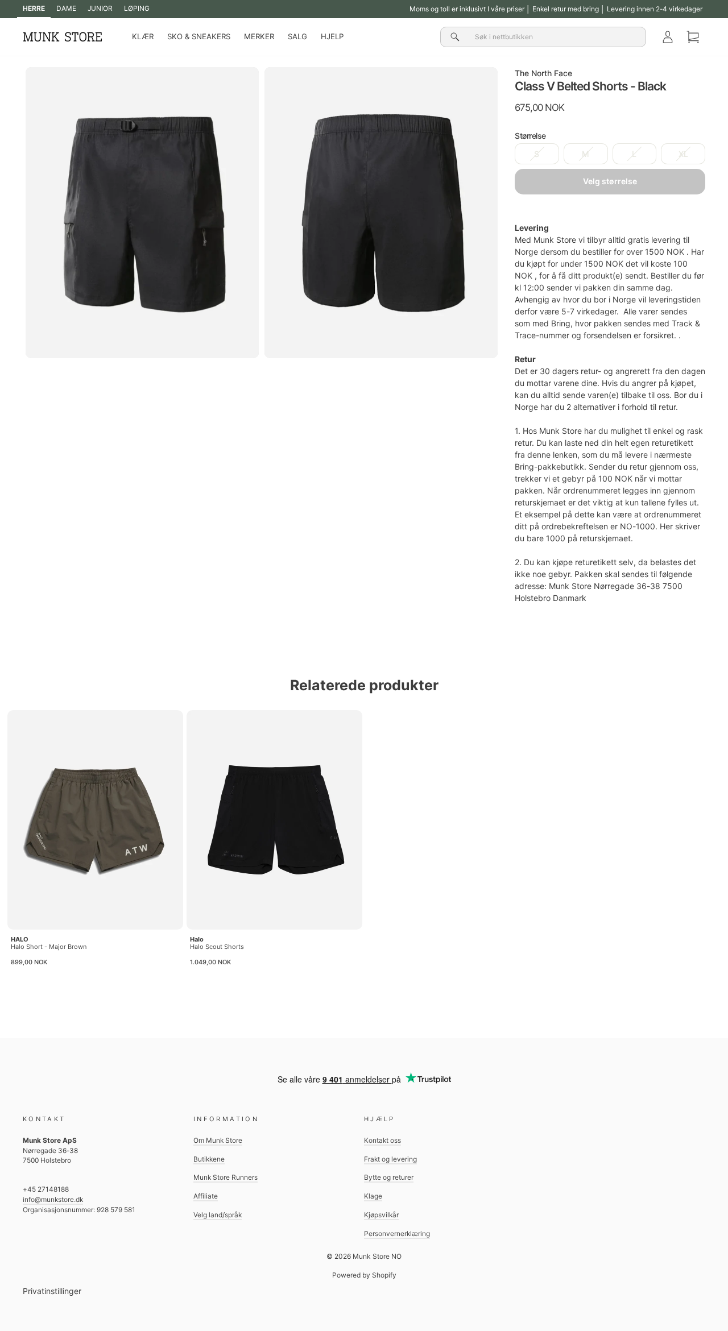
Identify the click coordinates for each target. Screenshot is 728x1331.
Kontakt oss (382, 1140)
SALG (297, 36)
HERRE (34, 8)
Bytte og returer (388, 1177)
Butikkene (209, 1159)
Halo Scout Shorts (217, 947)
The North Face (543, 73)
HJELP (332, 36)
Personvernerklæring (397, 1233)
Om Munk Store (217, 1140)
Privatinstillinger (52, 1291)
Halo (197, 939)
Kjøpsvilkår (381, 1214)
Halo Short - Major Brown (48, 947)
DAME (66, 8)
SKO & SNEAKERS (198, 36)
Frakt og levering (390, 1159)
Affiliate (205, 1196)
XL (683, 154)
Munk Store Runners (225, 1177)
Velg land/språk (217, 1214)
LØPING (137, 8)
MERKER (259, 36)
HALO (19, 939)
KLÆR (143, 36)
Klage (373, 1196)
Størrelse (530, 135)
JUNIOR (100, 8)
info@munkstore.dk (53, 1199)
